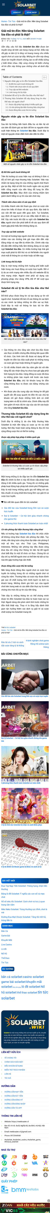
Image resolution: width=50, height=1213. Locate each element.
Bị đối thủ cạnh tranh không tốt (21, 84)
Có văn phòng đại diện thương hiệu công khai (27, 107)
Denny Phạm (36, 39)
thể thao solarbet (27, 992)
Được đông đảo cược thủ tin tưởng (23, 110)
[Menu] (3, 4)
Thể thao (5, 958)
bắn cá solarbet (11, 977)
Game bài (5, 935)
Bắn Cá (4, 931)
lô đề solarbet (31, 986)
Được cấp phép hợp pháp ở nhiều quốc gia (26, 104)
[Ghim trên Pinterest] (13, 41)
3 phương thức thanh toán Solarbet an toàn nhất (26, 523)
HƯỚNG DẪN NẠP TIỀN (13, 1092)
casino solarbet (33, 977)
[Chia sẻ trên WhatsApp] (2, 41)
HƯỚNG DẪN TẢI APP (13, 1108)
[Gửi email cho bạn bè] (10, 41)
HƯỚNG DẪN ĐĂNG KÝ (13, 1100)
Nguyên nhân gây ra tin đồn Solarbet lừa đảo (24, 81)
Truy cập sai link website (18, 90)
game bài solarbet (13, 982)
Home (4, 21)
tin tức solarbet (9, 627)
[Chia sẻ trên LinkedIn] (15, 41)
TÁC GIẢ (7, 1078)
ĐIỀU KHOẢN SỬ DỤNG (13, 1066)
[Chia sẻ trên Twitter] (8, 41)
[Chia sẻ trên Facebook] (5, 41)
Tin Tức (11, 21)
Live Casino (6, 944)
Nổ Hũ (4, 953)
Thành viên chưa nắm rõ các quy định (24, 87)
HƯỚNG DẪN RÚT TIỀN (13, 1096)
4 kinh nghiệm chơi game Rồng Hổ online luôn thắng (37, 643)
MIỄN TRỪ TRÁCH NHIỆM (14, 1070)
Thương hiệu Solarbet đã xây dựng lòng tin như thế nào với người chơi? (25, 100)
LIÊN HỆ (7, 1074)
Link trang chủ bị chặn (18, 92)
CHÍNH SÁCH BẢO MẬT (13, 1062)
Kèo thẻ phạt (17, 987)
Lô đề (3, 949)
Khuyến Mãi (6, 940)
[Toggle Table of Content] (43, 77)
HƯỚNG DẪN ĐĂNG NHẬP (14, 1104)
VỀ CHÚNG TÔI (10, 1058)
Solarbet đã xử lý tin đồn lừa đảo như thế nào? (25, 95)
